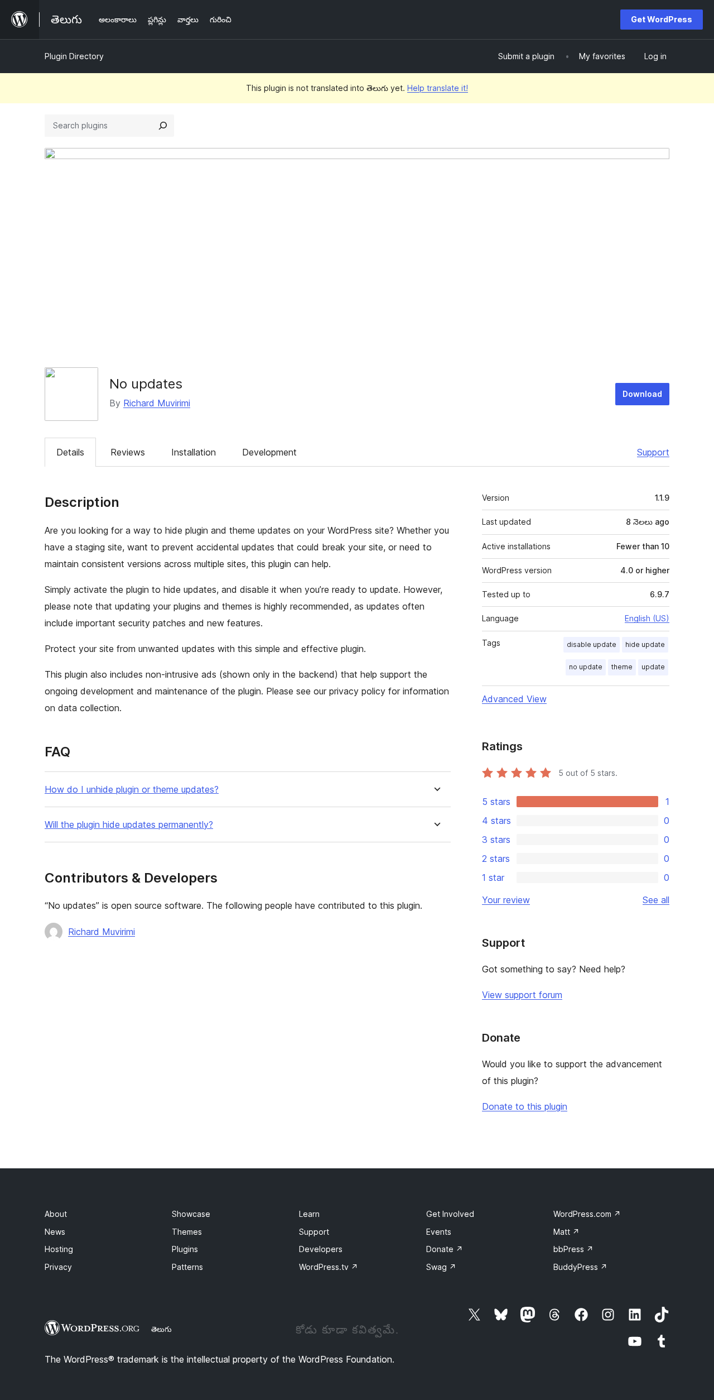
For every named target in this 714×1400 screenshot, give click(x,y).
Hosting (59, 1249)
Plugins (185, 1249)
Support (653, 452)
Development (269, 452)
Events (438, 1231)
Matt (566, 1231)
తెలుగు (161, 1329)
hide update (645, 644)
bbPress (573, 1249)
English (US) (647, 618)
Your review (506, 899)
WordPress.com (587, 1214)
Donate (444, 1249)
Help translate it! (437, 88)
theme (622, 667)
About (56, 1214)
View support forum (522, 994)
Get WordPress (661, 19)
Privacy (58, 1267)
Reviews (127, 452)
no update (585, 667)
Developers (320, 1249)
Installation (193, 452)
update (653, 667)
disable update (591, 644)
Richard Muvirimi (156, 403)
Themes (187, 1231)
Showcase (191, 1214)
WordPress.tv (328, 1267)
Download (642, 394)
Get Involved (450, 1214)
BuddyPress (580, 1267)
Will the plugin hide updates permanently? (129, 824)
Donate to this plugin (524, 1106)
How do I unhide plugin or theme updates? (132, 789)
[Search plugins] (163, 125)
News (55, 1231)
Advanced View (514, 698)
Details (70, 452)
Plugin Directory (74, 56)
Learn (309, 1214)
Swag (441, 1267)
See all (656, 899)
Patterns (187, 1267)
